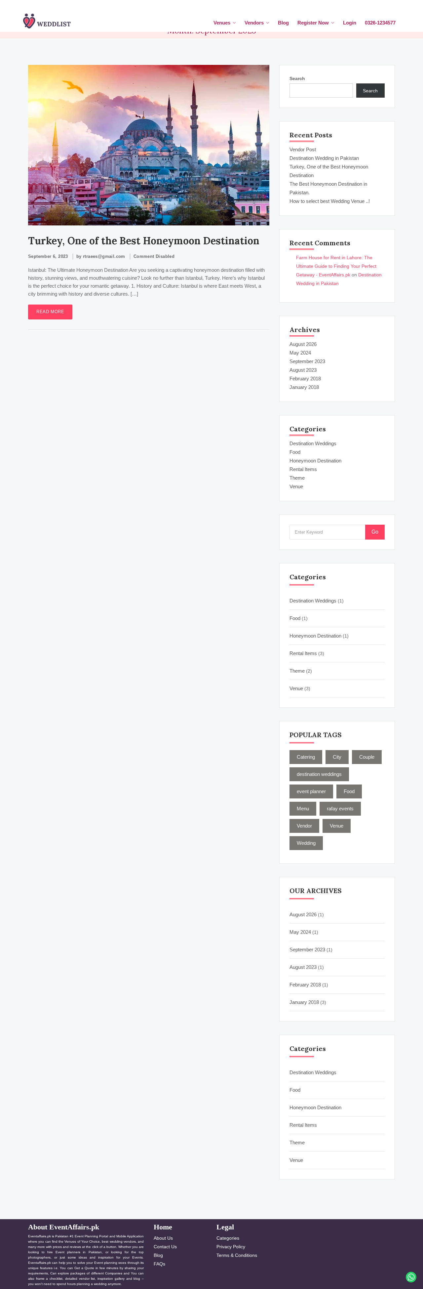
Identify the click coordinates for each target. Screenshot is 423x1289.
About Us (163, 1238)
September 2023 (307, 361)
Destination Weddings (312, 443)
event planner (311, 791)
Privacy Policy (230, 1246)
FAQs (159, 1263)
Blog (283, 22)
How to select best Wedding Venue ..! (329, 201)
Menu (303, 808)
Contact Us (165, 1246)
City (337, 757)
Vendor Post (302, 149)
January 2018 (304, 387)
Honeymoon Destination (315, 460)
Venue (296, 486)
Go (374, 532)
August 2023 (303, 370)
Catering (306, 757)
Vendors (254, 22)
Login (349, 22)
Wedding (306, 843)
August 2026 (303, 344)
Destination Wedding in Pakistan (324, 158)
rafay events (340, 808)
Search (297, 78)
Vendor (304, 826)
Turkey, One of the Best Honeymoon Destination (143, 240)
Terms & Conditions (236, 1255)
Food (294, 452)
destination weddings (319, 774)
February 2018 (305, 378)
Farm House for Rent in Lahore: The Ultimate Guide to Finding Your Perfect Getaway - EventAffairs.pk (336, 266)
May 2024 (300, 353)
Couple (366, 757)
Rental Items (303, 469)
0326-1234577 (380, 22)
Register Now (313, 22)
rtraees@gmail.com (104, 256)
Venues (221, 22)
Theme (297, 478)
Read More (50, 311)
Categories (227, 1238)
